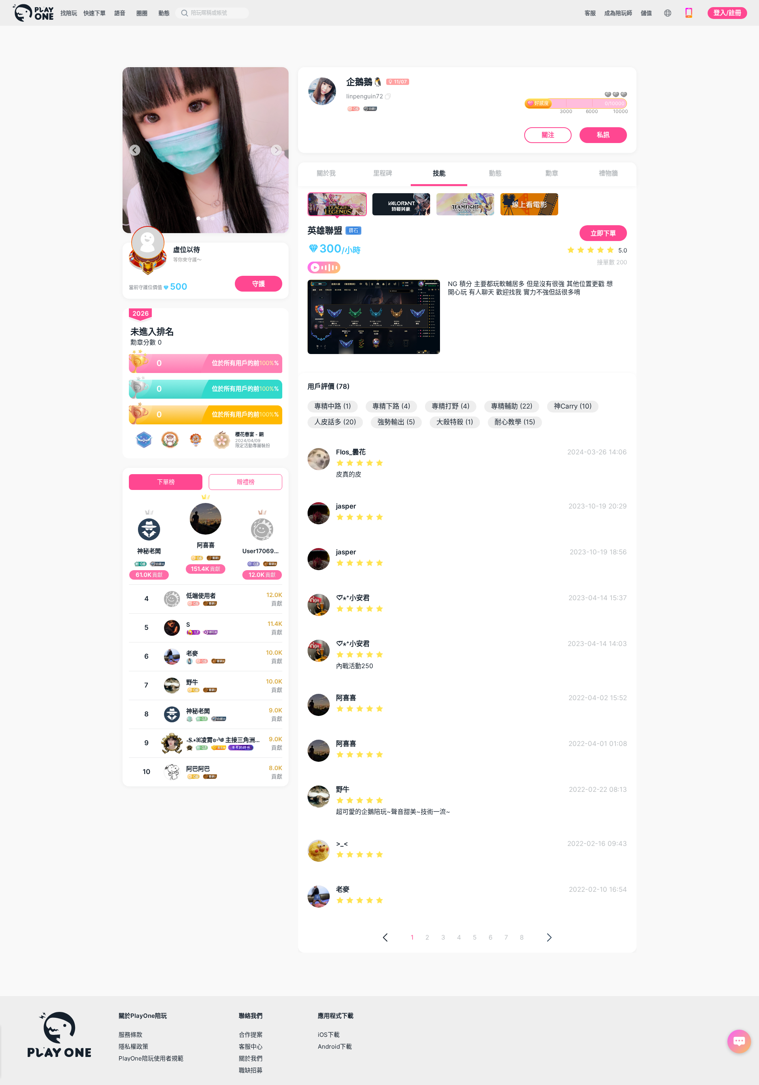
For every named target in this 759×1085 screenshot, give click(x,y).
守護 (258, 284)
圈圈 (141, 12)
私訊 (603, 135)
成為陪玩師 (618, 12)
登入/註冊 (727, 13)
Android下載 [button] (335, 1046)
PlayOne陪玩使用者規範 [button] (151, 1058)
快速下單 (94, 12)
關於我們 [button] (250, 1058)
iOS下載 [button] (329, 1035)
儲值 (646, 12)
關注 (548, 135)
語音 (119, 12)
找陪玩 (68, 12)
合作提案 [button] (250, 1035)
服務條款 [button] (130, 1035)
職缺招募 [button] (250, 1070)
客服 (590, 12)
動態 (164, 12)
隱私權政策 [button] (133, 1046)
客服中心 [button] (250, 1046)
